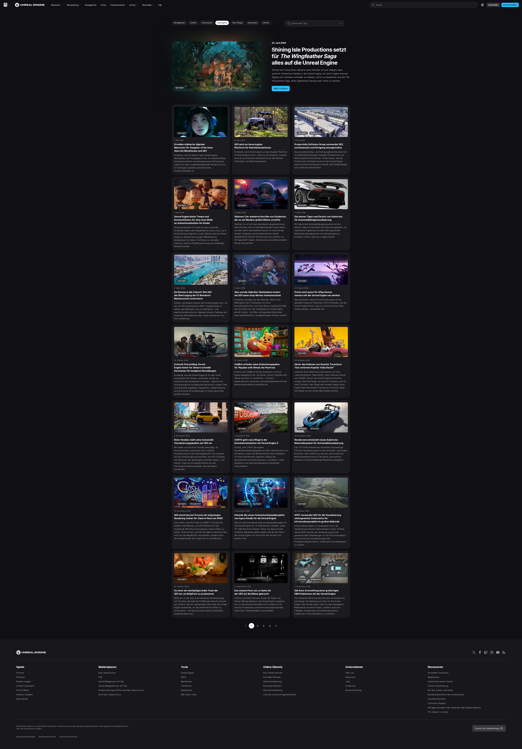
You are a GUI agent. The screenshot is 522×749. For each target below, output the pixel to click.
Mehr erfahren (281, 88)
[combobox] (315, 23)
